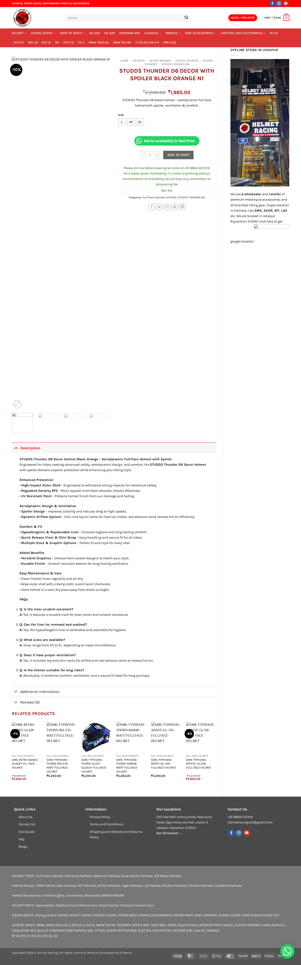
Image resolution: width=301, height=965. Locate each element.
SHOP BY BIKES (71, 33)
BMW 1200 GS (99, 42)
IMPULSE (169, 42)
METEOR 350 (182, 931)
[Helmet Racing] (35, 18)
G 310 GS (75, 925)
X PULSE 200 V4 (147, 42)
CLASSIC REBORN (247, 925)
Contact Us (27, 824)
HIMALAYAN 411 (273, 925)
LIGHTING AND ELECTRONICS (241, 33)
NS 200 (94, 33)
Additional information (40, 691)
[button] (242, 17)
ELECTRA (144, 931)
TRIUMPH (124, 925)
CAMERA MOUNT (112, 895)
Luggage (151, 33)
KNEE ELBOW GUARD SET (260, 915)
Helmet (18, 33)
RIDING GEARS (41, 33)
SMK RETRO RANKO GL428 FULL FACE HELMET (25, 764)
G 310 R (89, 925)
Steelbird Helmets (228, 886)
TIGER (171, 925)
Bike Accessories (199, 33)
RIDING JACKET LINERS (74, 915)
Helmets (139, 60)
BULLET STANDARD (51, 931)
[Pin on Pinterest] (174, 206)
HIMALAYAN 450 (24, 931)
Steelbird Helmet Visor (137, 905)
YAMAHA (212, 931)
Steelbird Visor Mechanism (76, 905)
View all (199, 931)
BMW (41, 925)
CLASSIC (226, 925)
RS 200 (109, 33)
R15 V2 (33, 42)
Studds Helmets (186, 60)
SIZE (121, 115)
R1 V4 (274, 33)
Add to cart (178, 155)
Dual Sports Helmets (137, 876)
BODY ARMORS (206, 915)
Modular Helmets (107, 876)
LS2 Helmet (152, 886)
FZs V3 (68, 42)
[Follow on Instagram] (279, 3)
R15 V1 (46, 42)
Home (124, 60)
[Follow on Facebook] (272, 3)
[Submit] (186, 17)
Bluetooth (92, 895)
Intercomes (74, 895)
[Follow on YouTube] (286, 3)
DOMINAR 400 (129, 33)
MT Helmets (87, 886)
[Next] (102, 233)
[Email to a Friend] (166, 206)
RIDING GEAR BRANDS (155, 915)
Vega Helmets (131, 886)
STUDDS (171, 197)
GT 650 (100, 931)
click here (266, 221)
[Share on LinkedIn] (182, 206)
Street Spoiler (109, 905)
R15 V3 (19, 42)
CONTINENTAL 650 (79, 931)
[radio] (122, 122)
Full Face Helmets (154, 197)
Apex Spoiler (45, 905)
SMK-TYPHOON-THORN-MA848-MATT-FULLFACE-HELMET (127, 765)
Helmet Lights (54, 895)
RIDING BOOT (127, 915)
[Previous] (20, 233)
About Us (25, 817)
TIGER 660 (158, 925)
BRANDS (172, 33)
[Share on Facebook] (151, 206)
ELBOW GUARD (229, 915)
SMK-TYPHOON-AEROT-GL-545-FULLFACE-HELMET (163, 764)
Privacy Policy (100, 817)
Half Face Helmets (78, 876)
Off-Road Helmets (167, 876)
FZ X (81, 42)
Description (30, 448)
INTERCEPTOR (209, 925)
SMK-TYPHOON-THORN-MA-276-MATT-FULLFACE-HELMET (58, 765)
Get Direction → (169, 833)
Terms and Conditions (106, 824)
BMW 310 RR (122, 42)
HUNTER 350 (162, 931)
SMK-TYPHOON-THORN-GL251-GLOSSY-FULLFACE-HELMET (94, 765)
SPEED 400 (140, 925)
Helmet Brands (160, 60)
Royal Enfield (187, 925)
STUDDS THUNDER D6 (175, 64)
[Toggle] (16, 447)
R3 (57, 42)
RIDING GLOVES (104, 915)
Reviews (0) (30, 702)
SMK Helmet (46, 886)
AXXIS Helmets (108, 886)
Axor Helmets (67, 886)
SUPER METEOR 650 (121, 931)
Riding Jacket (46, 915)
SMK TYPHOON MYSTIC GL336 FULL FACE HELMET (198, 764)
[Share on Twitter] (159, 206)
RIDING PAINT (183, 915)
